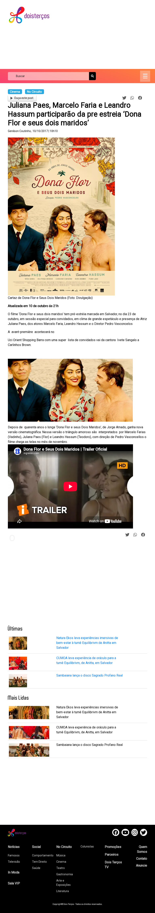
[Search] (92, 76)
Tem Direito (39, 861)
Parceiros (111, 854)
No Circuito (64, 847)
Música (60, 855)
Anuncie (141, 865)
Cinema (61, 861)
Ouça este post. (24, 98)
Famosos (14, 855)
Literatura (62, 891)
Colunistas (87, 846)
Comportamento (42, 855)
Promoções (113, 847)
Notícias (14, 847)
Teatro (60, 868)
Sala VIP (14, 883)
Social (36, 847)
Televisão (14, 861)
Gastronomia (64, 874)
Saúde (36, 868)
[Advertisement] (105, 34)
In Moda (13, 872)
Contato (141, 858)
